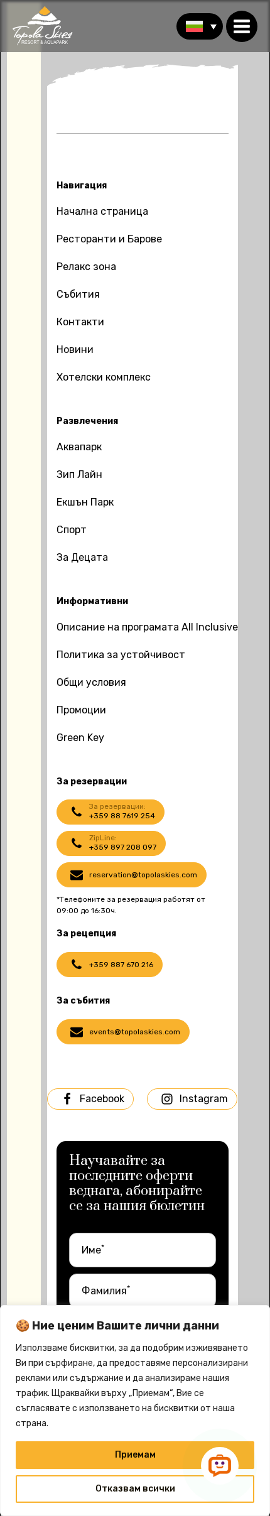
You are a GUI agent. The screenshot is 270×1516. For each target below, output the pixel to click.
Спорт (72, 530)
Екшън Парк (85, 502)
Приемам (135, 1454)
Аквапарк (79, 447)
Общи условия (91, 682)
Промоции (81, 710)
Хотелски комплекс (104, 377)
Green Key (80, 738)
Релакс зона (86, 267)
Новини (75, 349)
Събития (78, 294)
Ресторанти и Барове (109, 239)
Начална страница (102, 211)
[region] (135, 1410)
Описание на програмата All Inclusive (147, 627)
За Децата (82, 557)
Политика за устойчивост (121, 655)
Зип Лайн (79, 474)
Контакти (80, 322)
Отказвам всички (135, 1488)
